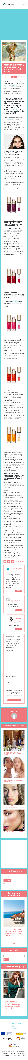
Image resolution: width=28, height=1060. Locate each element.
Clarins (15, 109)
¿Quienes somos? (14, 1025)
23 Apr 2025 (5, 77)
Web (7, 682)
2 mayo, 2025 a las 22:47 (17, 622)
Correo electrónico (12, 676)
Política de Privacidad (14, 1023)
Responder (18, 591)
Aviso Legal (14, 1027)
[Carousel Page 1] (12, 943)
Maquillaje (14, 77)
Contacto (14, 1029)
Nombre (9, 670)
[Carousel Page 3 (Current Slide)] (14, 943)
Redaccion (21, 77)
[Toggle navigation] (24, 4)
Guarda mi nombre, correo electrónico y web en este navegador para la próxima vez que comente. (14, 693)
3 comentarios (20, 562)
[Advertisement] (14, 24)
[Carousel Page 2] (13, 943)
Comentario (10, 650)
